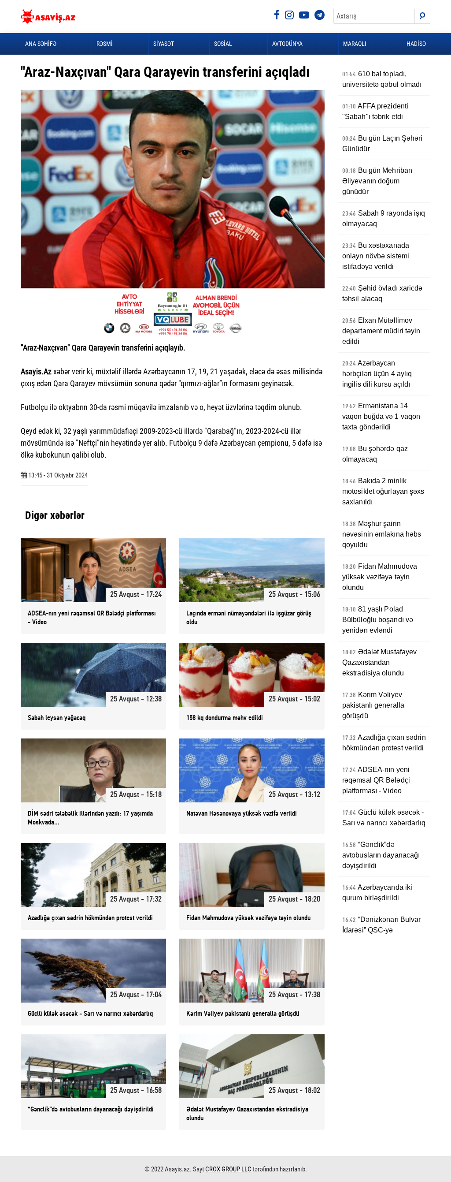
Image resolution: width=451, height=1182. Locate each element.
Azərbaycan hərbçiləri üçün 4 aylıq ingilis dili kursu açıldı (377, 373)
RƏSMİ (104, 43)
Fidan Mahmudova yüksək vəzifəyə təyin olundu (379, 577)
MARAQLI (354, 43)
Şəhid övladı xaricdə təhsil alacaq (382, 293)
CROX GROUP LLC (228, 1169)
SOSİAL (223, 43)
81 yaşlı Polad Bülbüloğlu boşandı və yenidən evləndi (377, 619)
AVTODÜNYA (287, 43)
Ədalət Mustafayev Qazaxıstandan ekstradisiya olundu (379, 662)
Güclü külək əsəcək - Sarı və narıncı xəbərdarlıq (383, 818)
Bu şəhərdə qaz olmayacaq (375, 454)
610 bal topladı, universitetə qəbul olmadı (382, 79)
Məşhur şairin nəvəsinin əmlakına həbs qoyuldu (381, 534)
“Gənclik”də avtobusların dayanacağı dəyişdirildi (381, 855)
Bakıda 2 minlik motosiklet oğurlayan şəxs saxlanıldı (383, 491)
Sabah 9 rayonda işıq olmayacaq (383, 218)
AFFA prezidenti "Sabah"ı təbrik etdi (375, 111)
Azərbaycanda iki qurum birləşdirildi (377, 893)
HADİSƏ (416, 43)
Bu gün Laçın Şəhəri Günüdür (382, 143)
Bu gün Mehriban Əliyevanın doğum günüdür (377, 181)
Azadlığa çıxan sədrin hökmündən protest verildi (384, 743)
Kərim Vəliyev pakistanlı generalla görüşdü (373, 705)
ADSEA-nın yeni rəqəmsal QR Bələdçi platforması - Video (376, 780)
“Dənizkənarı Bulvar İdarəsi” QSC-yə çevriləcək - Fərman (381, 930)
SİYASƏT (163, 43)
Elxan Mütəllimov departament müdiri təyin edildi (381, 331)
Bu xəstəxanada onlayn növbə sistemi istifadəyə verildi (375, 256)
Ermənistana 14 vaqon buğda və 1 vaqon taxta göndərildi (381, 416)
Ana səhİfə (40, 43)
